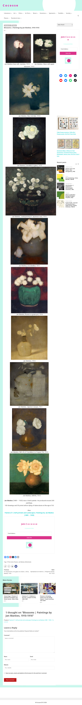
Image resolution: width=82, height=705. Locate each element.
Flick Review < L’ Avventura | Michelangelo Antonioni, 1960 (70, 179)
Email (31, 656)
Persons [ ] (43, 590)
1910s (8, 562)
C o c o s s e (10, 5)
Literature (7, 13)
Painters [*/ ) (8, 25)
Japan (13, 590)
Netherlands (28, 562)
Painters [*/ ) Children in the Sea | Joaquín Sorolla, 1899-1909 (29, 597)
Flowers (16, 562)
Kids (32, 592)
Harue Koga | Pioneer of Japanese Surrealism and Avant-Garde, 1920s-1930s (11, 597)
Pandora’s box (15, 18)
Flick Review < (69, 175)
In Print (27, 13)
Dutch (12, 562)
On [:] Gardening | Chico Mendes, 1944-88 (72, 170)
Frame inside (69, 192)
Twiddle (60, 13)
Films (20, 13)
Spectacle (52, 13)
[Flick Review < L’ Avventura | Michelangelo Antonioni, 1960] (60, 177)
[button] (78, 15)
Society (68, 13)
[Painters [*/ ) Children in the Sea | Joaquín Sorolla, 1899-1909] (29, 588)
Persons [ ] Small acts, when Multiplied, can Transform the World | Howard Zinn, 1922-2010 (72, 205)
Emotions (43, 13)
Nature (14, 25)
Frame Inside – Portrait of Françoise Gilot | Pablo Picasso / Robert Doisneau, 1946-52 (72, 196)
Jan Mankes (21, 562)
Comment (7, 635)
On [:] (67, 167)
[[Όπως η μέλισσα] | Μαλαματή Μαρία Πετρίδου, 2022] (60, 186)
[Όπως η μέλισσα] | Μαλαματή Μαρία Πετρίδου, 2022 (70, 187)
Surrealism (7, 592)
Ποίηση (67, 184)
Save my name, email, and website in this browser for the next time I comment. (26, 673)
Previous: (16, 571)
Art (15, 13)
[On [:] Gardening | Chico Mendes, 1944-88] (60, 169)
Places (6, 18)
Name (5, 656)
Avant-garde (8, 590)
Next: (42, 571)
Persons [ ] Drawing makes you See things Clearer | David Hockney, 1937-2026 (47, 598)
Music (35, 13)
